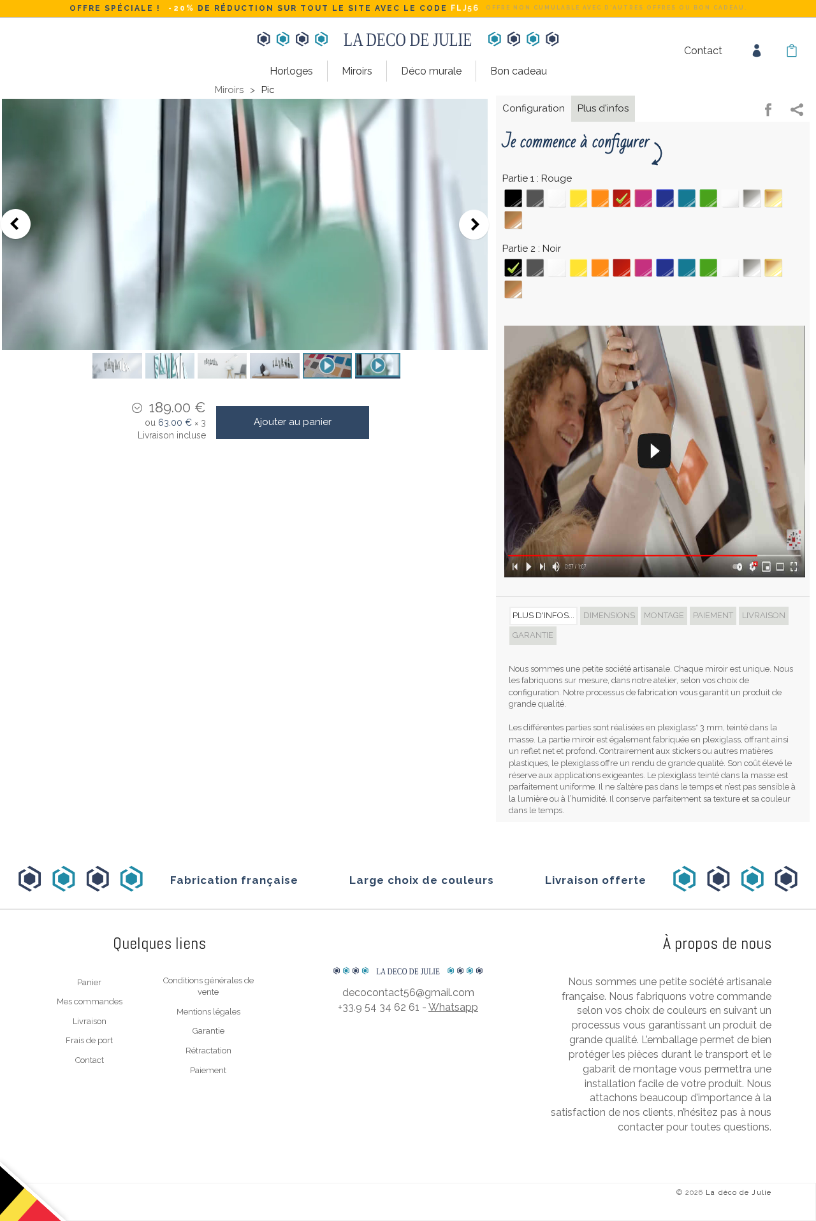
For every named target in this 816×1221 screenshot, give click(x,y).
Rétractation (208, 1050)
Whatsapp (453, 1007)
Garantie (208, 1031)
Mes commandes (89, 1001)
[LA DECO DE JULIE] (408, 944)
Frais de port (89, 1040)
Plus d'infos (603, 108)
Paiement (208, 1070)
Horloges (291, 71)
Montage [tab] (664, 615)
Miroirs (357, 71)
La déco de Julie (738, 1192)
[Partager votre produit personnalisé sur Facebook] (768, 111)
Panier (89, 982)
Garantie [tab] (533, 635)
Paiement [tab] (713, 615)
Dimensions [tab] (609, 615)
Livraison (89, 1021)
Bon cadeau (518, 71)
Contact (703, 51)
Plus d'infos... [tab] (543, 615)
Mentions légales (208, 1011)
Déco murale (431, 71)
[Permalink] (796, 111)
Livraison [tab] (763, 615)
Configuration (533, 108)
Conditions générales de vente (208, 986)
